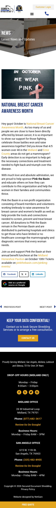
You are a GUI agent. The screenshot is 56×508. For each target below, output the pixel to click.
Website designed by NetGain (28, 497)
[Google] (37, 392)
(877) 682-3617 (32, 418)
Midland (32, 150)
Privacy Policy (28, 489)
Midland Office (28, 401)
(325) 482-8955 (32, 459)
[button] (32, 14)
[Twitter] (31, 392)
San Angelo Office (28, 442)
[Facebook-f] (19, 392)
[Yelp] (25, 392)
